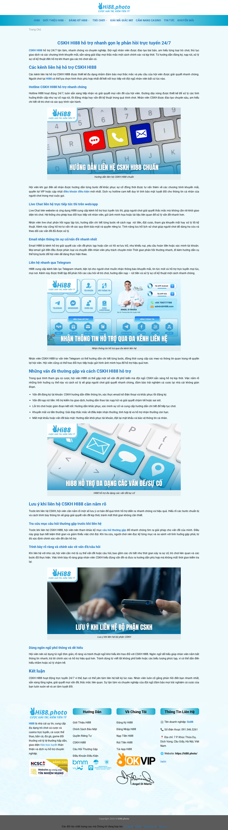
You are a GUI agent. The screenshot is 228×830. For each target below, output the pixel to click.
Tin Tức (169, 20)
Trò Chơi (98, 20)
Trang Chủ (35, 29)
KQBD (138, 826)
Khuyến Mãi (185, 20)
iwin (163, 761)
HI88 (37, 20)
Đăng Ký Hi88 (78, 20)
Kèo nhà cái (150, 826)
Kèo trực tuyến (48, 744)
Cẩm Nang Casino (148, 20)
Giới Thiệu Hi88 (53, 20)
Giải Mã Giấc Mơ (121, 20)
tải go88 (128, 826)
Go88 (190, 721)
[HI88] (114, 7)
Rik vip (162, 826)
